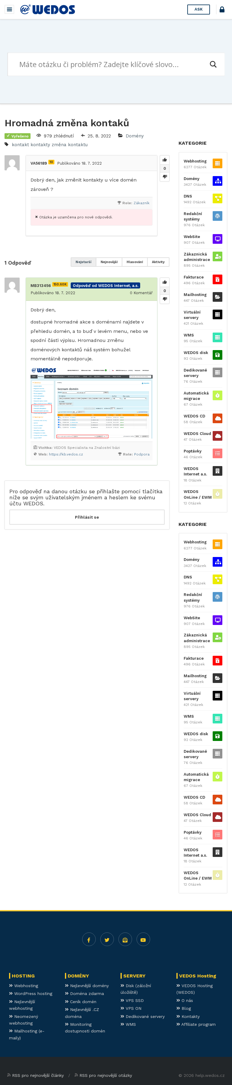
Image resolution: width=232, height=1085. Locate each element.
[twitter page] (107, 939)
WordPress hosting (32, 993)
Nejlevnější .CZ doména (82, 1013)
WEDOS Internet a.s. (195, 471)
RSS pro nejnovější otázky (105, 1075)
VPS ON (132, 1008)
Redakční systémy (193, 216)
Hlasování (135, 262)
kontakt (20, 144)
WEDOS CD (194, 416)
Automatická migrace (196, 396)
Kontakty (190, 1016)
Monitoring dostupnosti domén (85, 1027)
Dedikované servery (195, 373)
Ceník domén (82, 1001)
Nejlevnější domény (89, 985)
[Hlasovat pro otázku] (164, 160)
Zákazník (142, 203)
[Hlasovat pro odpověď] (164, 282)
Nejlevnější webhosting (22, 1005)
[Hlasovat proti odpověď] (164, 299)
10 (51, 162)
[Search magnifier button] (213, 64)
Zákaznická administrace (197, 257)
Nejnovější (109, 262)
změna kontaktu (70, 144)
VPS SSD (134, 1000)
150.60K (60, 284)
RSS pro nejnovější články (38, 1075)
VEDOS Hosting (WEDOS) (194, 989)
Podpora (142, 454)
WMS (189, 335)
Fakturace (194, 277)
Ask (199, 9)
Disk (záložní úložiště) (136, 989)
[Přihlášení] (222, 10)
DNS (188, 196)
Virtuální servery (192, 315)
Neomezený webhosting (23, 1019)
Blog (185, 1008)
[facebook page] (89, 939)
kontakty (40, 144)
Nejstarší (84, 262)
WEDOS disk (196, 352)
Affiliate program (198, 1024)
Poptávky (192, 451)
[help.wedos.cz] (47, 9)
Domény (135, 136)
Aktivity (158, 262)
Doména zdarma (86, 993)
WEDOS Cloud (197, 433)
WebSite (192, 236)
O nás (186, 1000)
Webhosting (195, 161)
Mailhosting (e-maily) (26, 1034)
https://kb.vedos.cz (66, 454)
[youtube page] (143, 939)
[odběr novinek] (125, 939)
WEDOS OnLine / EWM (198, 494)
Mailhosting (195, 294)
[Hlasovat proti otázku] (164, 176)
